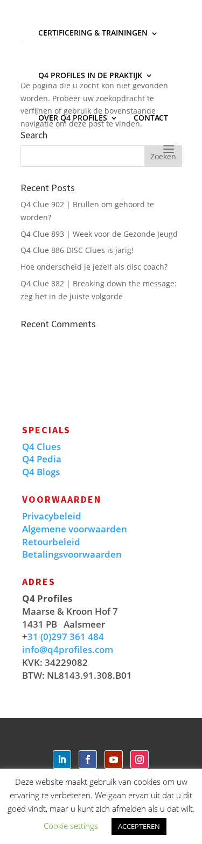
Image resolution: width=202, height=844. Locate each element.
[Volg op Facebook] (88, 759)
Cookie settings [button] (71, 825)
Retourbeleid (51, 542)
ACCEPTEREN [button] (139, 826)
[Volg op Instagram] (139, 759)
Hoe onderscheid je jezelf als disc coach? (94, 267)
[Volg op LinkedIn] (62, 759)
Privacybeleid (51, 516)
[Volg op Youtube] (114, 759)
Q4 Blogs (41, 472)
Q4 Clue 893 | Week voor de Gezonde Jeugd (99, 234)
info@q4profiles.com (67, 649)
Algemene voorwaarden (74, 529)
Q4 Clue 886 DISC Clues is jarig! (77, 250)
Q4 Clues (41, 446)
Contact (151, 117)
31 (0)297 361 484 (65, 636)
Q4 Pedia (41, 459)
